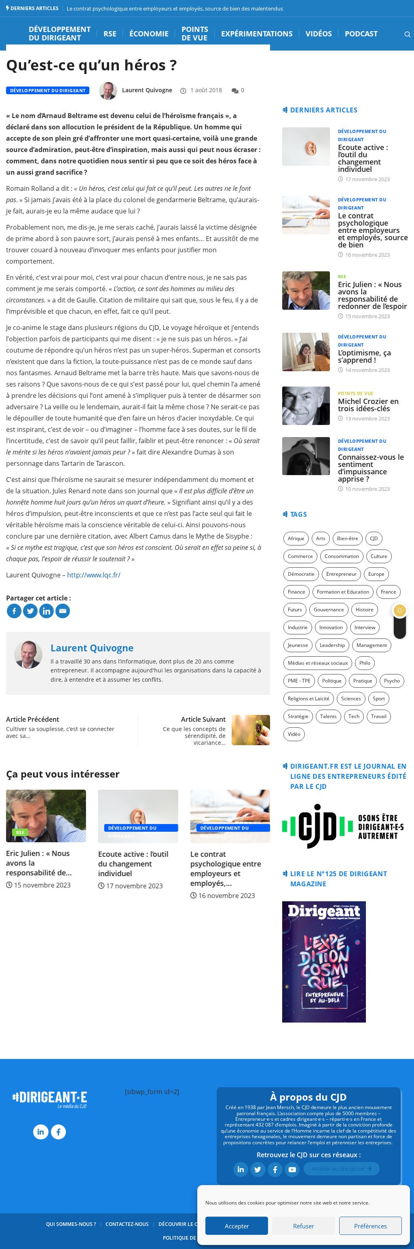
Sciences (351, 698)
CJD (374, 538)
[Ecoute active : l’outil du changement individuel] (306, 146)
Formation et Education (343, 591)
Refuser (303, 1226)
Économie (149, 34)
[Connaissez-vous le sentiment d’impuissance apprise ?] (306, 456)
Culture (379, 556)
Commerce (300, 556)
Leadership (332, 645)
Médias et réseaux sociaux (318, 662)
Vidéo (294, 734)
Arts (320, 538)
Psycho (392, 680)
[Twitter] (30, 611)
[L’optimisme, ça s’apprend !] (306, 352)
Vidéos (319, 34)
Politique (332, 680)
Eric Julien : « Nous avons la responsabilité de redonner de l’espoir (372, 295)
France (388, 591)
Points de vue (195, 33)
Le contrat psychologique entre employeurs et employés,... (225, 868)
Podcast (361, 34)
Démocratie (301, 574)
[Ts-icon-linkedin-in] (40, 1131)
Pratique (362, 680)
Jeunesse (298, 645)
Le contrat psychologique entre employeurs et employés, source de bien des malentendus (175, 8)
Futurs (295, 609)
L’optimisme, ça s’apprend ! (364, 356)
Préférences (370, 1226)
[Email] (62, 611)
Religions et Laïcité (309, 698)
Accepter (237, 1226)
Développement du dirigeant (60, 33)
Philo (364, 662)
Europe (376, 574)
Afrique (296, 538)
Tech (354, 716)
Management (372, 645)
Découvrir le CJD (180, 1224)
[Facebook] (14, 611)
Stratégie (298, 716)
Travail (379, 716)
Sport (379, 698)
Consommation (342, 556)
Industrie (298, 627)
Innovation (331, 627)
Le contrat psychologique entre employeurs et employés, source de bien (373, 230)
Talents (328, 716)
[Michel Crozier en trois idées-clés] (306, 406)
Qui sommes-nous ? (71, 1224)
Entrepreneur (341, 574)
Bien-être (347, 538)
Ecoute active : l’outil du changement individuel (133, 863)
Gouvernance (329, 609)
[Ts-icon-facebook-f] (58, 1131)
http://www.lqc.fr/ (93, 575)
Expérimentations (257, 34)
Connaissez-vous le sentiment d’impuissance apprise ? (371, 468)
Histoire (365, 609)
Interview (365, 627)
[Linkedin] (46, 611)
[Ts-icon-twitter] (257, 1169)
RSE (110, 34)
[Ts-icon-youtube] (292, 1169)
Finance (296, 591)
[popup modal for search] (397, 33)
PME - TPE (299, 680)
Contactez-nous (127, 1224)
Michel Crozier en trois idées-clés (368, 404)
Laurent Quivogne (147, 90)
